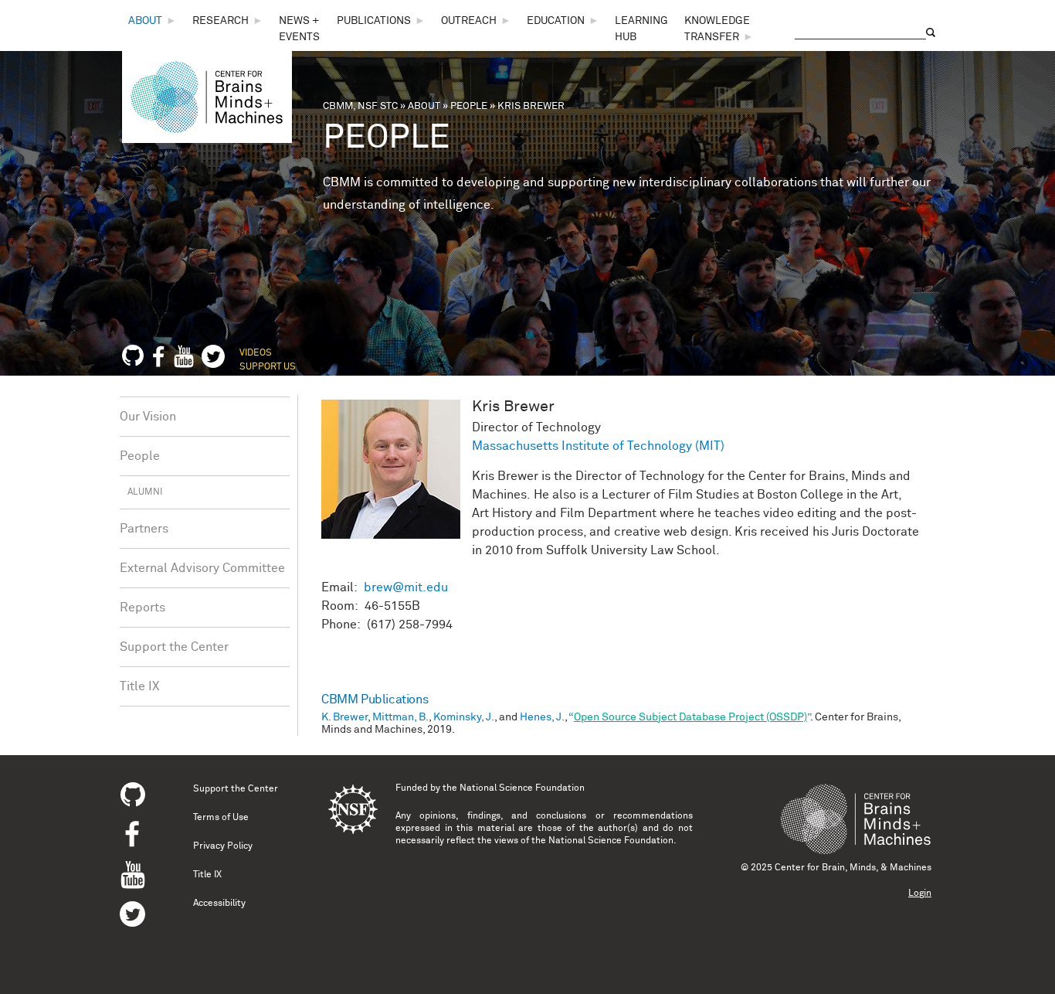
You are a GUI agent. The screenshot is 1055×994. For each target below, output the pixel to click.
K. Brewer (344, 717)
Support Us (267, 367)
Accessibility (219, 903)
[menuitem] (152, 21)
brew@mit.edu (406, 587)
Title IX (139, 686)
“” (689, 717)
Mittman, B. (400, 717)
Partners (144, 529)
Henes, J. (542, 717)
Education (556, 20)
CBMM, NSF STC (360, 106)
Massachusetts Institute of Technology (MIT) (598, 446)
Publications (374, 20)
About (145, 20)
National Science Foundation (522, 788)
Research (220, 20)
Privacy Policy (223, 846)
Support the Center (174, 647)
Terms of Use (221, 817)
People (468, 106)
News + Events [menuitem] (299, 29)
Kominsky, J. (463, 717)
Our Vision (148, 416)
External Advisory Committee (202, 568)
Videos (255, 353)
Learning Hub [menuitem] (641, 29)
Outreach (469, 20)
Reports (142, 607)
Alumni (144, 492)
